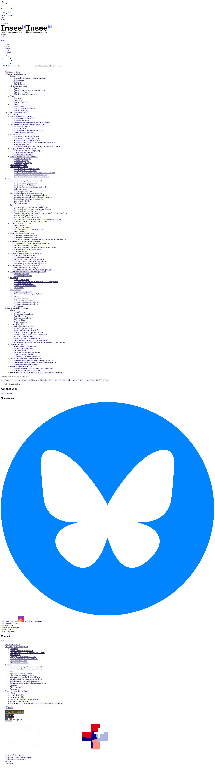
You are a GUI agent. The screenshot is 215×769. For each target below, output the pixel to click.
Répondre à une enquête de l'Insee (22, 233)
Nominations (18, 306)
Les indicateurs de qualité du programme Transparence (33, 368)
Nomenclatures (15, 134)
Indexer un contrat (20, 189)
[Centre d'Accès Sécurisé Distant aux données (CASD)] (9, 717)
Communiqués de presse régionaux (26, 304)
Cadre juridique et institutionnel (25, 346)
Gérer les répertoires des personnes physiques (26, 253)
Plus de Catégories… (21, 102)
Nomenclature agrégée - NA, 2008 (26, 138)
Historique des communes (23, 155)
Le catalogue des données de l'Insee (27, 169)
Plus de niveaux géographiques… (26, 94)
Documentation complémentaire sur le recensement (32, 122)
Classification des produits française (27, 140)
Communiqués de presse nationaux (26, 302)
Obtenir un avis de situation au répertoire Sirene (31, 207)
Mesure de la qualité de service (21, 366)
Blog (7, 46)
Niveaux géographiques (18, 86)
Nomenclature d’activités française (26, 136)
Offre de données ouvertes (19, 167)
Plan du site (9, 763)
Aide (2, 17)
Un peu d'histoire (20, 320)
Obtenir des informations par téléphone (28, 294)
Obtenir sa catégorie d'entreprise (25, 215)
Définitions (14, 114)
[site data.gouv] (14, 721)
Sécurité (8, 761)
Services (8, 179)
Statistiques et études (12, 72)
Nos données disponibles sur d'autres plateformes (31, 177)
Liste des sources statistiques (24, 118)
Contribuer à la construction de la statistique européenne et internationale (39, 342)
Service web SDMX (21, 201)
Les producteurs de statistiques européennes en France (33, 360)
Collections (14, 104)
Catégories (13, 96)
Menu (7, 44)
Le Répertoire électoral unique (25, 257)
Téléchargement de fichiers (23, 153)
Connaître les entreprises (23, 328)
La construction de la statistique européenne (25, 358)
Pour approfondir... (21, 231)
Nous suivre (14, 278)
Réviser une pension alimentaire (25, 183)
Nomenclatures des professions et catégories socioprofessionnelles (37, 147)
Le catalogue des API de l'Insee (25, 171)
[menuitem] (109, 70)
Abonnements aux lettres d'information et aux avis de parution (36, 282)
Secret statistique (20, 350)
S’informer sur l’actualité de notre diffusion (25, 241)
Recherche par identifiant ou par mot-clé (28, 199)
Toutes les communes (21, 92)
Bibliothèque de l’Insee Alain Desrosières (24, 266)
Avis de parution (7, 393)
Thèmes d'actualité (20, 251)
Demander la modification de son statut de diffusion (32, 209)
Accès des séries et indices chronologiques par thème (33, 197)
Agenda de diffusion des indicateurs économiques (31, 243)
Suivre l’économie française (24, 326)
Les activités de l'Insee (18, 324)
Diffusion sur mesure (21, 274)
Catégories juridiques (21, 144)
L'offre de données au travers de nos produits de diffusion (34, 173)
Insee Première (19, 106)
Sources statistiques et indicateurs (21, 116)
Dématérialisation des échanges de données (29, 259)
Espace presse (15, 296)
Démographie (19, 80)
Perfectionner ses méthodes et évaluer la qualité (31, 340)
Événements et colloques (23, 318)
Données (17, 98)
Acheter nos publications (23, 276)
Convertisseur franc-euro (23, 191)
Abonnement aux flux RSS (23, 284)
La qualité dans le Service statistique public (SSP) (27, 124)
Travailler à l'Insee (20, 316)
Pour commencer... (21, 225)
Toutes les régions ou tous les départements (29, 90)
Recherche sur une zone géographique (27, 151)
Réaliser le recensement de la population (28, 332)
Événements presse (21, 298)
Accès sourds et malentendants (16, 759)
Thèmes (3, 20)
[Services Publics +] (57, 751)
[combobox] (107, 61)
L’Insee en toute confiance (23, 314)
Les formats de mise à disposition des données (30, 175)
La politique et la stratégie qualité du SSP (28, 130)
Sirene (12, 205)
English (3, 34)
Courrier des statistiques (18, 165)
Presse (3, 36)
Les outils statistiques (21, 161)
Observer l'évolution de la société (26, 330)
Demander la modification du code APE (28, 211)
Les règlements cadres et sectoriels (26, 364)
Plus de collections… (21, 110)
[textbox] (23, 66)
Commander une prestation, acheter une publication (28, 272)
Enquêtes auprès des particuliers (25, 235)
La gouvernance (20, 128)
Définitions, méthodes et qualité (16, 112)
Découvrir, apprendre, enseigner (21, 223)
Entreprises (18, 82)
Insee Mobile (19, 288)
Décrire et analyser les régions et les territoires (30, 334)
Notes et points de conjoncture (25, 108)
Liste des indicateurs (21, 120)
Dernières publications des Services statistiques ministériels (35, 247)
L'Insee (12, 310)
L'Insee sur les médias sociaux (25, 286)
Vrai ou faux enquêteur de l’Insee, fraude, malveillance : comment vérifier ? (41, 239)
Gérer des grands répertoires (24, 336)
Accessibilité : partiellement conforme (18, 757)
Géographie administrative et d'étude (23, 149)
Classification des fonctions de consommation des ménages (35, 142)
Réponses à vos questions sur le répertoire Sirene (31, 221)
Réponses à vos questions (23, 292)
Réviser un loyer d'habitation (24, 185)
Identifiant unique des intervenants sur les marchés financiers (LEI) (37, 219)
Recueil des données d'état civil (25, 255)
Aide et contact (6, 641)
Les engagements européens (24, 132)
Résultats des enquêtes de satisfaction (27, 370)
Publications (18, 100)
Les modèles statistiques (22, 159)
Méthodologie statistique (23, 163)
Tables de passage (20, 203)
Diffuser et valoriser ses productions (27, 338)
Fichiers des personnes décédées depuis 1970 (30, 264)
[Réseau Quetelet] (14, 713)
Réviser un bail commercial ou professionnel (30, 187)
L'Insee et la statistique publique (16, 308)
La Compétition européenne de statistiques (29, 229)
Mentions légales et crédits (14, 755)
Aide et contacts (15, 290)
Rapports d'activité (20, 322)
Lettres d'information (21, 280)
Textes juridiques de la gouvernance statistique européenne (35, 362)
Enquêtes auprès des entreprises (25, 237)
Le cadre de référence (22, 126)
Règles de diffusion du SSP (24, 354)
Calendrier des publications (23, 300)
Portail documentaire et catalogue (26, 268)
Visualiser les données (22, 227)
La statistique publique (18, 344)
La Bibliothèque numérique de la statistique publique (33, 270)
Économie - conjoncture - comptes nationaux (30, 78)
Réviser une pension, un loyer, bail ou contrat (26, 181)
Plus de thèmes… (20, 84)
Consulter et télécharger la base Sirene (27, 217)
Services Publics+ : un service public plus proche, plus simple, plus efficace (36, 372)
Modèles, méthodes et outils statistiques (24, 157)
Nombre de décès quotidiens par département (30, 261)
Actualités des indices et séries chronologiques (30, 195)
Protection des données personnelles (27, 352)
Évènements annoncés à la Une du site (27, 249)
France (16, 88)
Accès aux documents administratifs (27, 356)
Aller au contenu (7, 15)
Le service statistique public (24, 348)
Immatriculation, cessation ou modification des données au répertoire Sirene (41, 213)
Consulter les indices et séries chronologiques (26, 193)
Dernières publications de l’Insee (25, 245)
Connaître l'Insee (20, 312)
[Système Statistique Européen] (9, 709)
